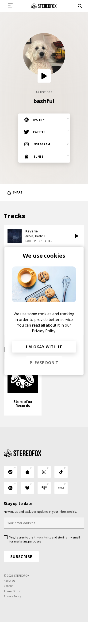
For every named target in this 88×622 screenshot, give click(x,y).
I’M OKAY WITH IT (44, 346)
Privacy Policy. (44, 330)
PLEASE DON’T (44, 362)
